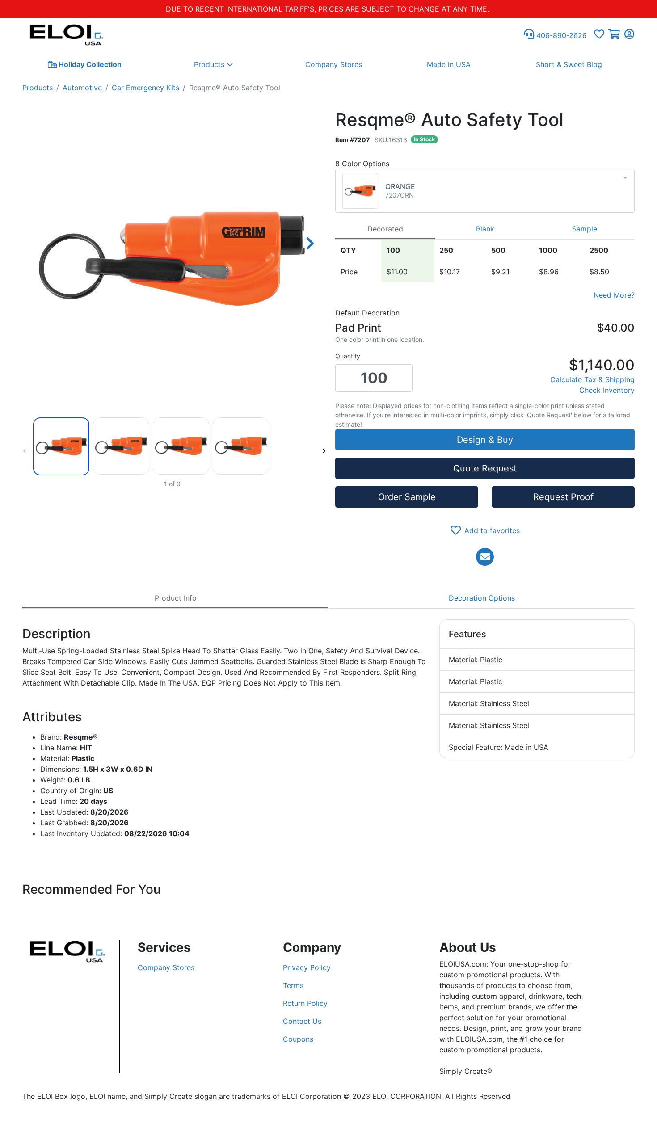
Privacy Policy (307, 967)
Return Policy (305, 1003)
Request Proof (563, 497)
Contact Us (302, 1021)
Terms (293, 985)
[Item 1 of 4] (172, 446)
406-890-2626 (560, 35)
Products (37, 87)
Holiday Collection (89, 64)
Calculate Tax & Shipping (592, 379)
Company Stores (333, 64)
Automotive (82, 87)
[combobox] (485, 191)
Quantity (347, 356)
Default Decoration (367, 312)
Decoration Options (482, 597)
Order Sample (407, 497)
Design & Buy (485, 439)
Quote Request (485, 468)
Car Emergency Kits (145, 87)
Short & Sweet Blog (569, 64)
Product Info (176, 597)
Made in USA (449, 64)
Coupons (298, 1039)
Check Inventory (607, 390)
